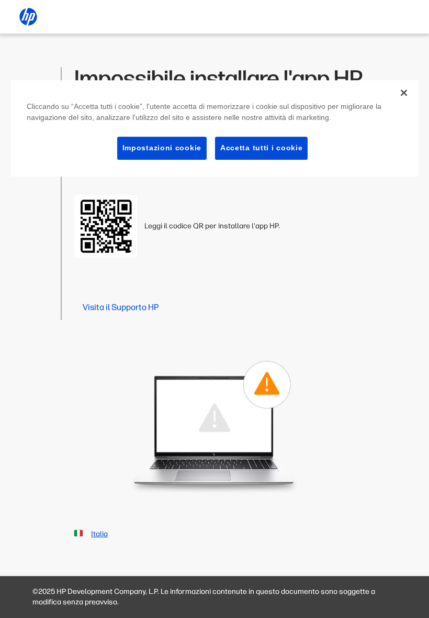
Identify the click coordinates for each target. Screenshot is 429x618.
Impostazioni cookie (161, 148)
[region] (215, 128)
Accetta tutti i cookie (261, 148)
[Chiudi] (403, 92)
